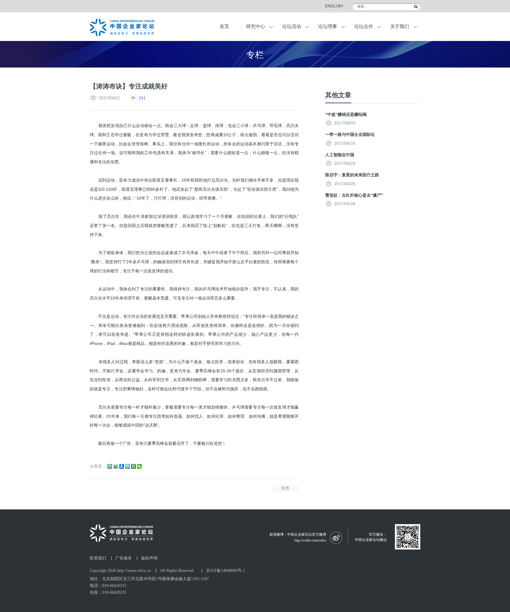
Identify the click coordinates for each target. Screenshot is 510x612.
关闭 (285, 488)
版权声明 (149, 558)
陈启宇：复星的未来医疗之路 (352, 174)
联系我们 (98, 558)
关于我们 (399, 26)
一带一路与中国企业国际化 (350, 134)
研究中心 (255, 26)
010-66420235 (114, 592)
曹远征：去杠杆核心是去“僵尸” (354, 195)
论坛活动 (291, 26)
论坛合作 (363, 26)
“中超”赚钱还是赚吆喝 (346, 114)
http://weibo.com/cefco (310, 540)
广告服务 (123, 558)
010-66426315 (114, 585)
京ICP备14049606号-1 (225, 570)
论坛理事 (327, 26)
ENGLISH (334, 6)
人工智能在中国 (339, 154)
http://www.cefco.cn (134, 570)
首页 (224, 26)
